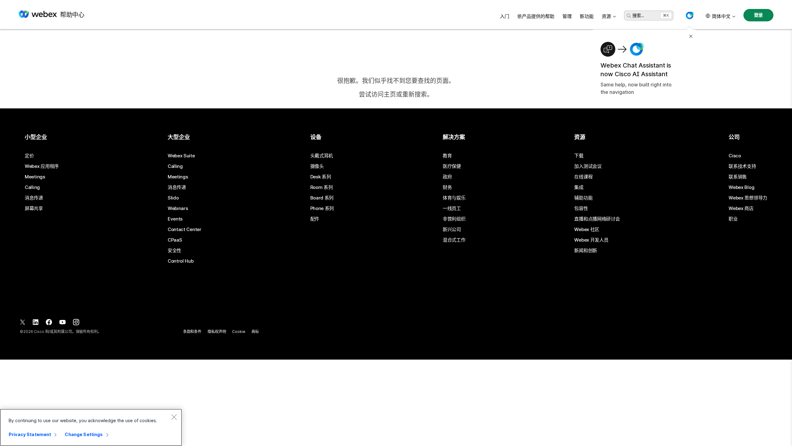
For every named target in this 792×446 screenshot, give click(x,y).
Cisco (735, 156)
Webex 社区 (586, 229)
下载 (578, 156)
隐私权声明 (217, 331)
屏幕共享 (34, 208)
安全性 (174, 250)
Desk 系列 (320, 177)
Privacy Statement (30, 434)
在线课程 (583, 177)
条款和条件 (192, 331)
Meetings (35, 177)
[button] (690, 15)
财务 (447, 187)
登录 (758, 15)
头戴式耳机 (321, 156)
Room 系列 (321, 187)
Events (175, 219)
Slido (173, 198)
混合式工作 (454, 240)
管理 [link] (567, 16)
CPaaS (175, 240)
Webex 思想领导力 (748, 198)
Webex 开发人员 (591, 240)
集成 (578, 187)
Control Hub (181, 261)
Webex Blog (741, 187)
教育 (447, 156)
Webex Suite (181, 156)
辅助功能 (583, 198)
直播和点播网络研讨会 (597, 219)
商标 (255, 331)
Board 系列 (322, 198)
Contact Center (184, 229)
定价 (29, 156)
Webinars (178, 208)
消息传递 (34, 198)
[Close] (174, 417)
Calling (32, 187)
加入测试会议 (587, 166)
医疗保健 (452, 166)
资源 (606, 16)
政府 (447, 177)
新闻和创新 (585, 250)
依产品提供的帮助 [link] (535, 16)
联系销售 (738, 177)
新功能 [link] (587, 16)
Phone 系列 (322, 208)
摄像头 (317, 166)
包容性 (581, 208)
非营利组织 (454, 219)
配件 (314, 219)
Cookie (238, 331)
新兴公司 (452, 229)
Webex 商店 (741, 208)
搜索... (638, 15)
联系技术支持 (742, 166)
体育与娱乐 (454, 198)
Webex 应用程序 (42, 166)
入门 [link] (504, 16)
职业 (733, 219)
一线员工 (452, 208)
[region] (91, 427)
